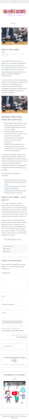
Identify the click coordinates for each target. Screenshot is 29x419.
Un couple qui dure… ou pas (12, 239)
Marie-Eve (8, 249)
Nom (3, 296)
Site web (3, 312)
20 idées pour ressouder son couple (15, 190)
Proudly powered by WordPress (9, 416)
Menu (15, 23)
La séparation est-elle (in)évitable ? (12, 329)
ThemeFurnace (14, 417)
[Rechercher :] (13, 346)
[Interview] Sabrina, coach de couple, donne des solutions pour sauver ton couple (15, 182)
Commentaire (5, 273)
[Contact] (15, 2)
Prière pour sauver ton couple (13, 192)
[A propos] (13, 2)
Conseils (4, 54)
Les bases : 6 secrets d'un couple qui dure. (14, 364)
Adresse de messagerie (8, 304)
